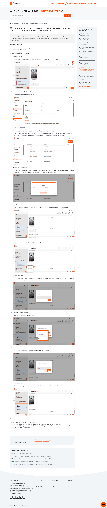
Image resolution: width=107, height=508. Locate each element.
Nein (46, 440)
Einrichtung (24, 23)
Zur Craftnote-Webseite (57, 3)
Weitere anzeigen (84, 86)
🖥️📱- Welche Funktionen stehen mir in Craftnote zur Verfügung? (29, 461)
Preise (37, 484)
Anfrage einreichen (72, 3)
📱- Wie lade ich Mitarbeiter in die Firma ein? (87, 43)
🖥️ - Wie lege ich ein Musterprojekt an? (22, 453)
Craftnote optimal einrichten (38, 23)
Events (53, 486)
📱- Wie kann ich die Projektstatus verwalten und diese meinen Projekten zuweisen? (87, 77)
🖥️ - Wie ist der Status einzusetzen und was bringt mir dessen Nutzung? (31, 456)
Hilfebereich (15, 23)
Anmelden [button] (93, 3)
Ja (38, 440)
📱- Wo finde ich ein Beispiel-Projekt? (87, 52)
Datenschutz (71, 484)
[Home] (15, 3)
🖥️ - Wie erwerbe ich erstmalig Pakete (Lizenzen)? (87, 34)
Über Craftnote (56, 484)
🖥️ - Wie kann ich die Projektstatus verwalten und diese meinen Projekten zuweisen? (87, 70)
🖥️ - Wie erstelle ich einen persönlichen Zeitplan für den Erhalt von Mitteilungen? (33, 459)
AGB (68, 486)
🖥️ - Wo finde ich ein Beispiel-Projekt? (87, 48)
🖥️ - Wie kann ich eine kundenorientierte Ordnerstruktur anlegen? (86, 57)
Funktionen (39, 486)
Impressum (55, 488)
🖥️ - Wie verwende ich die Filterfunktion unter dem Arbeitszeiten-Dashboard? (33, 464)
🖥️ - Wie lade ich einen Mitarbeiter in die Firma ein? (87, 39)
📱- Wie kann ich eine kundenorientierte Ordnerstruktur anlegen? (86, 63)
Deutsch (83, 3)
